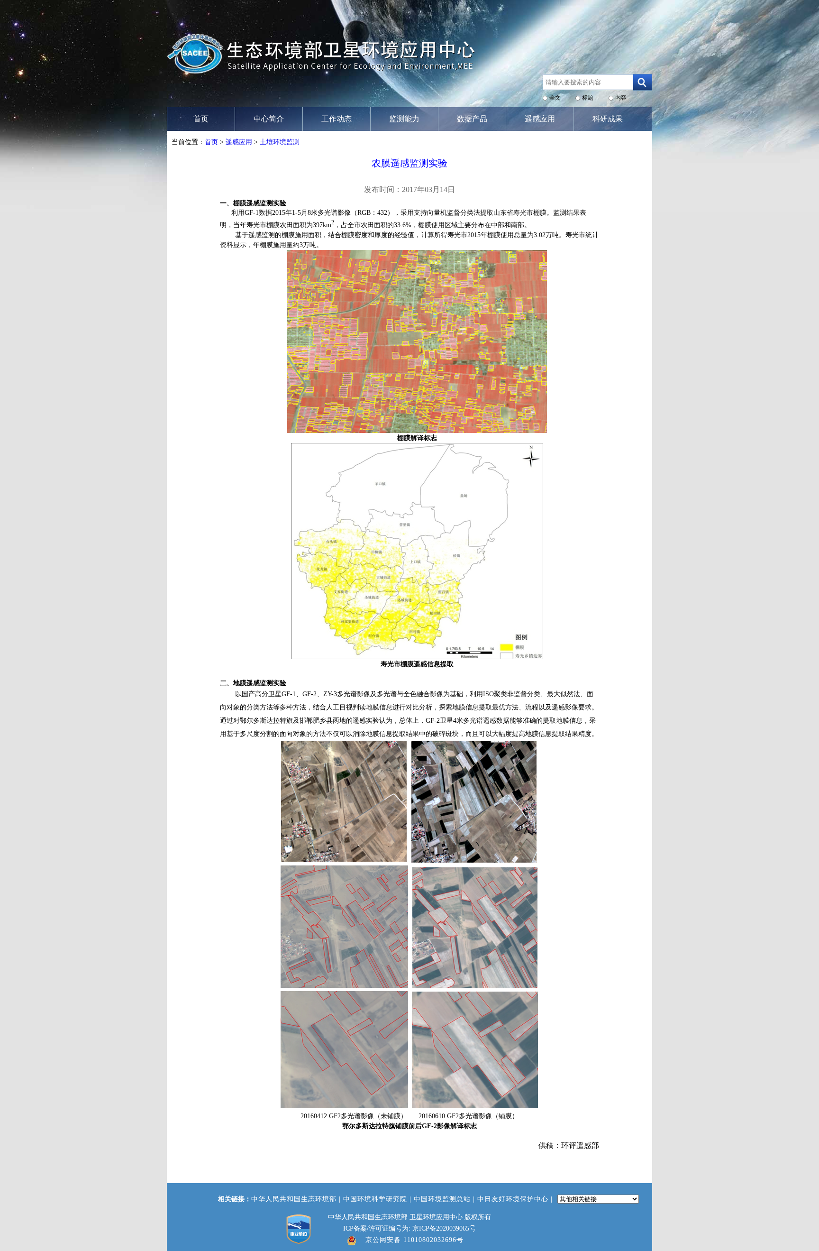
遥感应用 (239, 142)
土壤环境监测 (280, 142)
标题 (587, 97)
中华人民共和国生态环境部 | (297, 1199)
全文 (555, 97)
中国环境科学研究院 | (378, 1199)
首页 (211, 142)
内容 (621, 97)
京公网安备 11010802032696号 (414, 1239)
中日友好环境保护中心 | (516, 1199)
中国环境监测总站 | (445, 1199)
